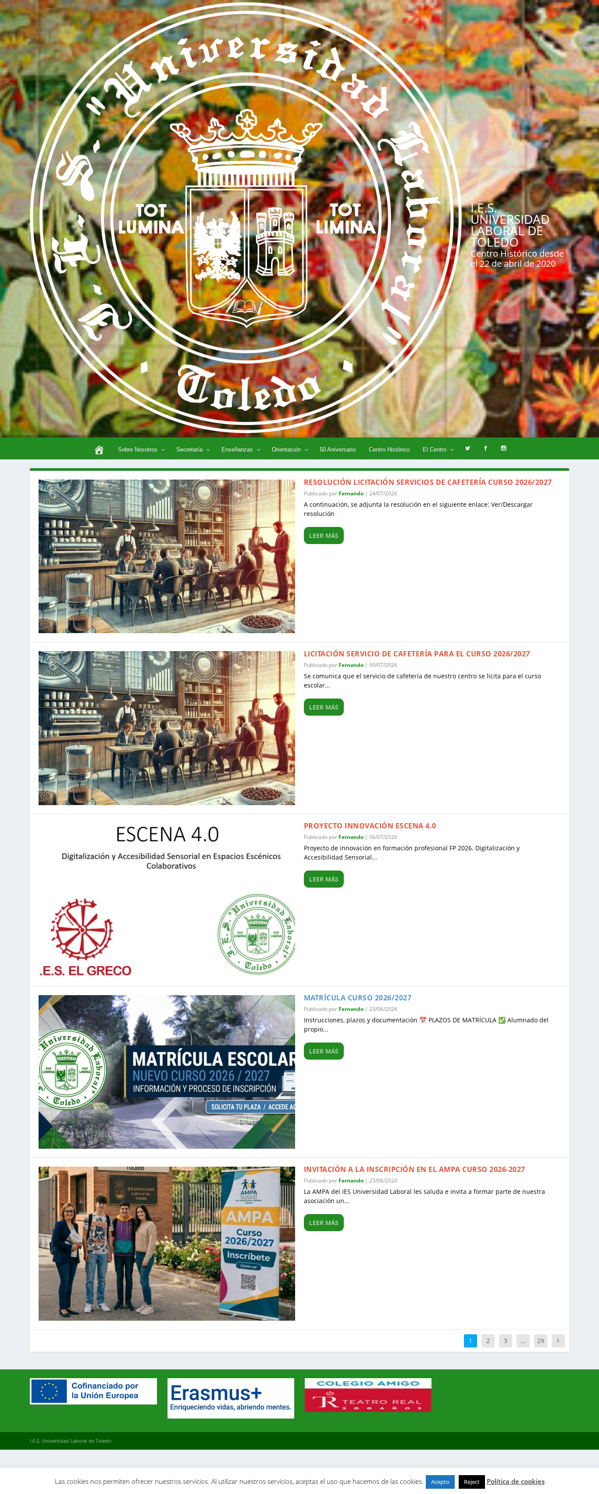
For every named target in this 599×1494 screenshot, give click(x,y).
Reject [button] (472, 1482)
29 (540, 1340)
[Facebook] (486, 448)
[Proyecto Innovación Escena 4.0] (167, 900)
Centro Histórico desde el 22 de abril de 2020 (517, 258)
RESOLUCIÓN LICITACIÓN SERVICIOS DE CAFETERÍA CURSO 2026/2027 (428, 482)
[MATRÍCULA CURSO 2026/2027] (167, 1072)
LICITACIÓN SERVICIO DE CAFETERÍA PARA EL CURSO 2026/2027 (417, 654)
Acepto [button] (440, 1482)
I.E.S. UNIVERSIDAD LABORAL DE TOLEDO (510, 224)
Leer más (324, 535)
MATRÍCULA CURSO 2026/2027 (358, 998)
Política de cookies (516, 1481)
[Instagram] (504, 448)
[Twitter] (468, 448)
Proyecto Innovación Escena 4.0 (370, 826)
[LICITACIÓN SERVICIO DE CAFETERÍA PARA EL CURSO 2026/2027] (167, 728)
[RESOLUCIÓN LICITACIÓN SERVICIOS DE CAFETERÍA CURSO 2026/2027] (167, 557)
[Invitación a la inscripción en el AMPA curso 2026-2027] (167, 1244)
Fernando (351, 493)
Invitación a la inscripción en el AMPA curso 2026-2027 (414, 1169)
